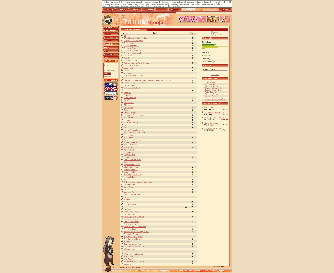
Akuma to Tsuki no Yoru (133, 51)
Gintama (127, 105)
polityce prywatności (174, 6)
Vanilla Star (128, 252)
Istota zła (127, 127)
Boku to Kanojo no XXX (133, 75)
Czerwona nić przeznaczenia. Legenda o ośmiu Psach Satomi (147, 80)
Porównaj (215, 74)
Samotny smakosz (131, 219)
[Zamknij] (230, 2)
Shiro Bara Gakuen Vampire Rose (136, 232)
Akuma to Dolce (130, 48)
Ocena (192, 33)
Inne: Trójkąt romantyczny (214, 98)
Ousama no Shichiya (132, 194)
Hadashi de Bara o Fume (133, 115)
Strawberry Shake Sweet (133, 237)
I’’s (125, 125)
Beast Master (129, 68)
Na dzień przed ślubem (212, 128)
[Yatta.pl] (204, 19)
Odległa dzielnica (130, 185)
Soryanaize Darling (131, 234)
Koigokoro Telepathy (131, 142)
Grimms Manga (130, 113)
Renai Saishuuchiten (131, 212)
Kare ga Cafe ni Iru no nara (134, 130)
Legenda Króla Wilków (132, 160)
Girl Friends (128, 108)
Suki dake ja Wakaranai (133, 239)
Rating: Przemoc (211, 92)
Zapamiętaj (111, 71)
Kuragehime (128, 152)
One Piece (128, 189)
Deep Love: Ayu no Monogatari (135, 83)
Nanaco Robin (129, 177)
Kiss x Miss (128, 137)
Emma (126, 90)
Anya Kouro (128, 56)
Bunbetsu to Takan (131, 78)
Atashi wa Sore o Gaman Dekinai (136, 63)
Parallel (127, 197)
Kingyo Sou (128, 135)
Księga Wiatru (129, 150)
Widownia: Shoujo (211, 86)
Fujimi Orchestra (130, 98)
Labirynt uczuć (129, 155)
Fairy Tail (127, 93)
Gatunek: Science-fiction (213, 90)
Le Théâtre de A (130, 157)
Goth (126, 110)
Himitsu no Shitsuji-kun (132, 123)
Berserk (127, 70)
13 (125, 36)
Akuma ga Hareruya (131, 46)
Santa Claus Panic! (131, 222)
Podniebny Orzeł (130, 204)
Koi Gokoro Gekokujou (132, 140)
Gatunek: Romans (211, 96)
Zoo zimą (127, 264)
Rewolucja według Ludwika (214, 118)
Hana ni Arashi (129, 118)
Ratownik (127, 209)
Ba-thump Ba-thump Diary (134, 65)
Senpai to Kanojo (130, 229)
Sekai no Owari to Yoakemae (135, 227)
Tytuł (155, 33)
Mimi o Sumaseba (211, 123)
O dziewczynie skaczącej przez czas (138, 182)
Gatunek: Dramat (211, 82)
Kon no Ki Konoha (131, 145)
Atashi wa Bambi (130, 60)
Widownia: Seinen (211, 94)
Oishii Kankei (129, 187)
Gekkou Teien (129, 103)
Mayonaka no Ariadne (132, 165)
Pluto (126, 202)
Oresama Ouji (129, 192)
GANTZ (127, 100)
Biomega (127, 73)
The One (127, 242)
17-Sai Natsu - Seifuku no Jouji (135, 38)
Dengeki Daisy (129, 85)
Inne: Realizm (210, 84)
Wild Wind (128, 259)
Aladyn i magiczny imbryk (134, 53)
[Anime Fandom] (111, 95)
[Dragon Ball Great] (111, 99)
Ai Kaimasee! (129, 43)
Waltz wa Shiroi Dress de (133, 254)
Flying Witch (128, 95)
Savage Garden (130, 224)
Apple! (126, 58)
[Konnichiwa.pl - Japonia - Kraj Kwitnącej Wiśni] (111, 90)
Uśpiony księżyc (130, 249)
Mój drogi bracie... (131, 170)
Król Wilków (128, 147)
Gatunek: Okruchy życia (213, 88)
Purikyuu (127, 207)
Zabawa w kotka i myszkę (134, 261)
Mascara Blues (129, 162)
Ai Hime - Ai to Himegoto (133, 41)
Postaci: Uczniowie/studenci (215, 100)
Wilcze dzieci (209, 107)
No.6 (125, 180)
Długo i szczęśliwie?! (132, 88)
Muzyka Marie (129, 172)
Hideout (127, 120)
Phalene (127, 199)
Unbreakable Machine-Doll (214, 113)
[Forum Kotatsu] (111, 86)
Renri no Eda (129, 214)
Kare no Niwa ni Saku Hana (134, 132)
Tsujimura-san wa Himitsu (133, 244)
